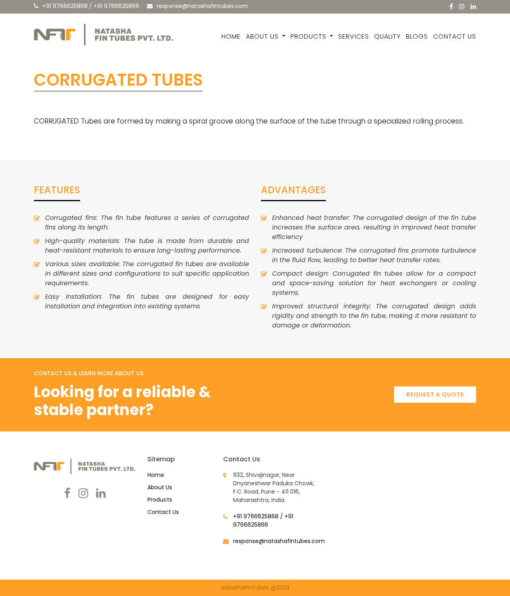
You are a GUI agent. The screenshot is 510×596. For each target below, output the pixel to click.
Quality (387, 36)
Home (231, 36)
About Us (263, 36)
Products (309, 36)
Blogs (417, 36)
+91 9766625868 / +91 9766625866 (90, 6)
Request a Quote (435, 394)
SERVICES (353, 36)
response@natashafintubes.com (202, 6)
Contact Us (454, 36)
